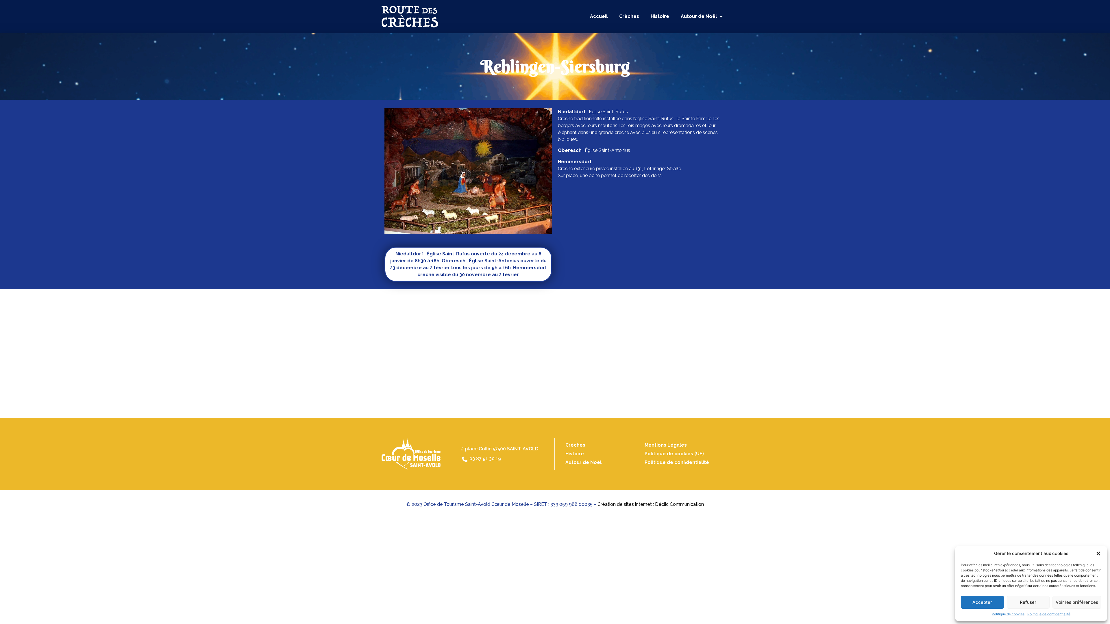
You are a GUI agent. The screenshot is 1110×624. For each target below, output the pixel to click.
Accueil (599, 16)
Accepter (982, 602)
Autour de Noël (699, 16)
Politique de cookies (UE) (674, 453)
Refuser (1028, 602)
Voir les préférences (1077, 602)
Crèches (629, 16)
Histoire (660, 16)
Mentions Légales (666, 445)
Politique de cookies (1008, 614)
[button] (1098, 553)
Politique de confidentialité (1048, 614)
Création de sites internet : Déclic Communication (650, 504)
